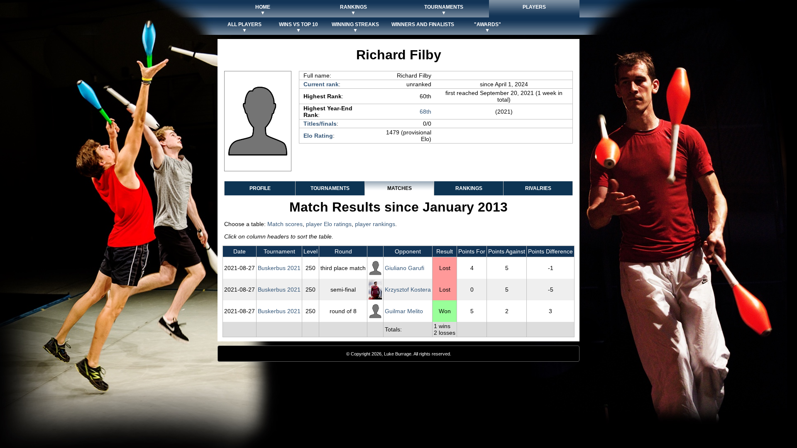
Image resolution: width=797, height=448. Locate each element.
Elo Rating (318, 135)
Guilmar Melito (404, 311)
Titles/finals (320, 123)
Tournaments (330, 188)
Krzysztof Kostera (408, 289)
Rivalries (538, 188)
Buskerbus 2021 (279, 268)
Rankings (468, 188)
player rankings (375, 224)
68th (425, 111)
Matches (399, 188)
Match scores (285, 224)
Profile (260, 188)
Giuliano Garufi (404, 268)
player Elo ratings (329, 224)
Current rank (321, 84)
